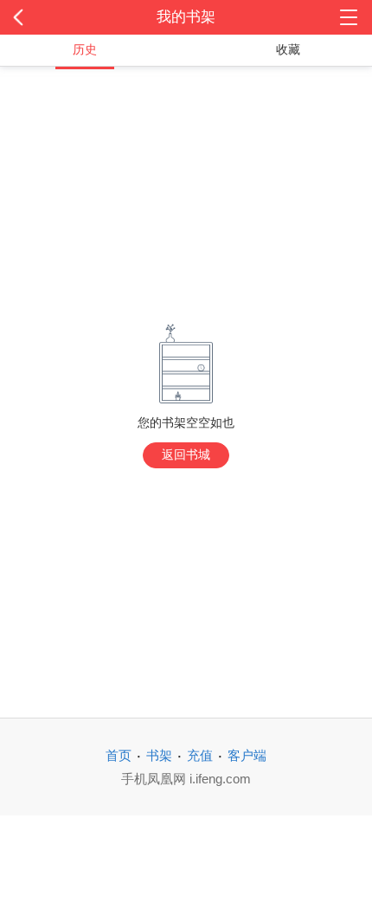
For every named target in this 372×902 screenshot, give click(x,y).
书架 (159, 755)
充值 (200, 755)
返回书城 (186, 454)
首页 (118, 755)
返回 (37, 17)
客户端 (247, 755)
